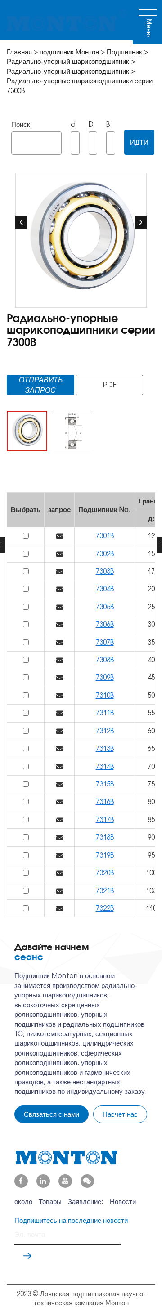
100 (151, 872)
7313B (105, 748)
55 (151, 713)
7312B (105, 731)
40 (151, 660)
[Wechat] (87, 1181)
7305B (105, 607)
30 (151, 624)
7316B (105, 801)
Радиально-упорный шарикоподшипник (68, 61)
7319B (105, 855)
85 (151, 819)
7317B (105, 819)
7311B (105, 713)
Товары (50, 1201)
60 (151, 731)
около (23, 1201)
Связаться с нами (51, 1114)
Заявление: (86, 1201)
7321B (105, 890)
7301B (105, 535)
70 (151, 766)
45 (151, 677)
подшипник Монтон (69, 52)
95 (151, 855)
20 (151, 589)
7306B (105, 624)
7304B (105, 589)
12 (151, 535)
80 (151, 801)
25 (151, 607)
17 (151, 571)
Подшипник (125, 52)
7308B (105, 660)
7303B (105, 571)
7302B (105, 553)
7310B (105, 695)
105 (151, 890)
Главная (19, 52)
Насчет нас (120, 1114)
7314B (105, 766)
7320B (105, 872)
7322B (105, 908)
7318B (105, 837)
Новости (123, 1201)
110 (151, 908)
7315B (105, 784)
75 (151, 784)
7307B (105, 642)
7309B (105, 677)
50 (151, 695)
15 (151, 553)
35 (151, 642)
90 (151, 837)
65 (151, 748)
